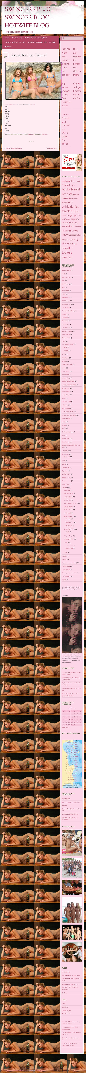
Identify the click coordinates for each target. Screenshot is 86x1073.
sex (71, 239)
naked (69, 226)
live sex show (65, 374)
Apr (5, 55)
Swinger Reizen (66, 477)
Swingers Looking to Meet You (15, 42)
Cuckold (64, 314)
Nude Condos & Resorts (70, 503)
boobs (66, 189)
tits (70, 248)
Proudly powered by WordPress (16, 1070)
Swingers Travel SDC (72, 609)
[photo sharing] (33, 99)
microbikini (67, 222)
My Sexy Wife (65, 391)
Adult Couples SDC (72, 644)
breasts (67, 194)
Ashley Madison (66, 270)
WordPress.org (66, 1014)
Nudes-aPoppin (66, 418)
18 (80, 719)
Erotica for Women (67, 331)
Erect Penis (65, 324)
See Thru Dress (68, 510)
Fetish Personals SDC (72, 630)
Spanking (66, 350)
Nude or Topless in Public (69, 415)
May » (67, 727)
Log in (63, 1003)
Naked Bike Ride (66, 401)
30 (74, 725)
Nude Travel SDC (72, 623)
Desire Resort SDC (72, 611)
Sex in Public (67, 513)
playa (79, 235)
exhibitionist (70, 206)
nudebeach (72, 235)
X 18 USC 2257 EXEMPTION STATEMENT (42, 42)
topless (67, 252)
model (64, 227)
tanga (75, 244)
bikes (63, 287)
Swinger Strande (66, 481)
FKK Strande (65, 357)
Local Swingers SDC (71, 632)
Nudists (64, 425)
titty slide (64, 556)
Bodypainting (65, 290)
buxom (66, 198)
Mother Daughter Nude (68, 381)
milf (76, 222)
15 (72, 719)
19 (63, 722)
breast (75, 189)
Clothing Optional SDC (72, 625)
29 (72, 725)
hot (79, 215)
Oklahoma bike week (67, 432)
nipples (73, 230)
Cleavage (68, 519)
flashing (64, 361)
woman (67, 257)
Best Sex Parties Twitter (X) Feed (36, 38)
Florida (67, 532)
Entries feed (65, 1007)
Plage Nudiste (65, 438)
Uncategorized (66, 569)
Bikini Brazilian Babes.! (11, 104)
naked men (77, 227)
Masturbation (65, 378)
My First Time (65, 388)
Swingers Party (68, 536)
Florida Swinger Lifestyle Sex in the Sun (77, 91)
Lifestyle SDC (72, 642)
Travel (65, 542)
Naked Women (66, 408)
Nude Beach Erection (67, 411)
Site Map (8, 46)
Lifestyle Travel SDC (71, 615)
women (64, 579)
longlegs (75, 219)
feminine (76, 211)
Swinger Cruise (66, 474)
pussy (64, 240)
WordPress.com (41, 1070)
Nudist (63, 421)
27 (66, 725)
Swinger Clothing (68, 516)
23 (74, 722)
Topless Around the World (69, 562)
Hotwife (64, 368)
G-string (66, 215)
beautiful (76, 182)
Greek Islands (69, 545)
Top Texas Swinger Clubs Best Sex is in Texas (66, 94)
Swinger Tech (65, 484)
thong (65, 248)
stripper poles (65, 467)
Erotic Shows (65, 327)
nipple (65, 230)
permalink (44, 134)
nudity (63, 428)
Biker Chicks (65, 284)
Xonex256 (32, 104)
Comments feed (66, 1010)
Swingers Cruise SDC (72, 619)
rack (68, 239)
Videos (66, 552)
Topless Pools (69, 548)
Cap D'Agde (67, 490)
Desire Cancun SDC (71, 621)
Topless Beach (66, 566)
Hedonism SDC (72, 617)
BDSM (65, 347)
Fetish (63, 341)
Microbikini (67, 456)
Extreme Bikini (66, 334)
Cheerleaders (65, 307)
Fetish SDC (72, 638)
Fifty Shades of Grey (67, 344)
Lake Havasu (65, 371)
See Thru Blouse (68, 506)
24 (77, 722)
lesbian (68, 219)
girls (76, 215)
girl (71, 215)
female (66, 211)
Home (7, 38)
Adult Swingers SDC (71, 636)
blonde (71, 185)
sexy (75, 239)
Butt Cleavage (66, 300)
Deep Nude (65, 317)
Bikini (65, 185)
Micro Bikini (69, 525)
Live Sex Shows (68, 496)
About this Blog (17, 38)
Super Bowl (65, 471)
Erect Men (65, 321)
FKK (63, 354)
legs (64, 219)
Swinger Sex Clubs (69, 529)
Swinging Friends (68, 539)
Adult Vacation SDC (72, 607)
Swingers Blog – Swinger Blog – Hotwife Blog (31, 18)
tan (71, 243)
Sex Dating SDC (71, 640)
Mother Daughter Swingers (69, 384)
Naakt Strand (65, 394)
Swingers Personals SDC (72, 634)
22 (72, 722)
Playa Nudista (65, 442)
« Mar (63, 727)
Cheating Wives (66, 304)
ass (63, 181)
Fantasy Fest (65, 338)
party (63, 435)
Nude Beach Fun (51, 148)
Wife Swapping (66, 576)
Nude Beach (67, 500)
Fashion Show (69, 522)
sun (67, 244)
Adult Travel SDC (72, 605)
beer (63, 280)
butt (77, 195)
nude (65, 234)
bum (74, 195)
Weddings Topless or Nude (69, 573)
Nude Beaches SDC (71, 628)
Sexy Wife (64, 450)
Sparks (64, 464)
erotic (69, 202)
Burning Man (65, 297)
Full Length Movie (68, 493)
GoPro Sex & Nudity (67, 364)
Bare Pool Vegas (66, 277)
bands (63, 274)
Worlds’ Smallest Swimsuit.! (13, 148)
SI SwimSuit (65, 454)
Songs (63, 460)
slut (64, 243)
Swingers (30, 134)
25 (80, 722)
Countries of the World (68, 311)
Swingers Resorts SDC (72, 613)
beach (69, 181)
